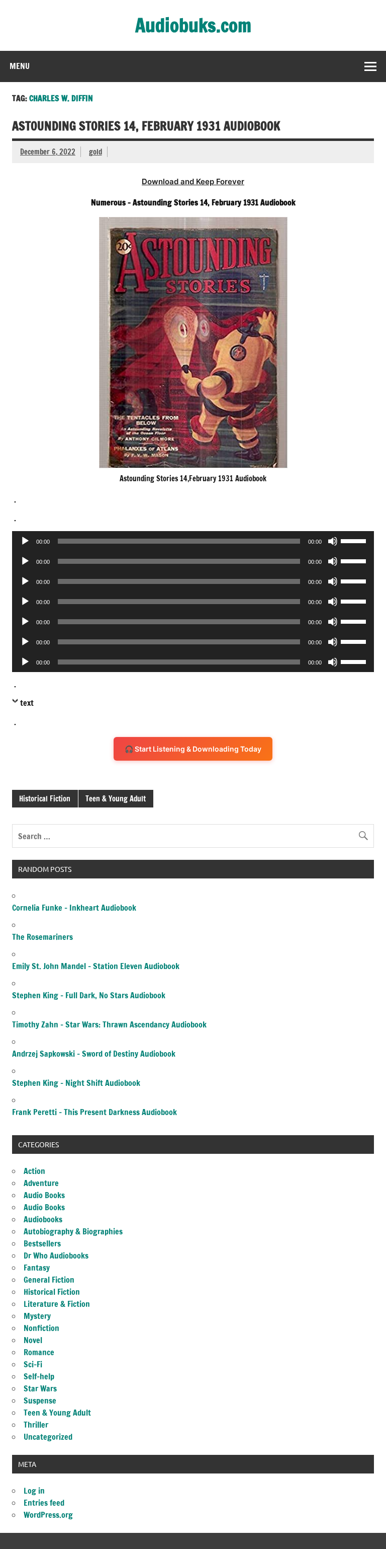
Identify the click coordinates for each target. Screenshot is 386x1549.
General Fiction (49, 1279)
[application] (193, 541)
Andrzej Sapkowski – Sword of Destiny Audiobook (93, 1053)
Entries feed (44, 1502)
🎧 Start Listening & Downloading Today (193, 749)
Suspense (40, 1400)
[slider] (355, 540)
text (27, 702)
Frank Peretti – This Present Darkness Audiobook (94, 1112)
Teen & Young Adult (115, 798)
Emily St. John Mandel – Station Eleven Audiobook (95, 966)
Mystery (37, 1315)
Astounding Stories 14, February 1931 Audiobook (146, 125)
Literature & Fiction (57, 1303)
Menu (20, 65)
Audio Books (44, 1195)
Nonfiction (41, 1328)
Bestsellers (42, 1243)
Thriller (36, 1424)
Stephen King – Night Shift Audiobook (76, 1082)
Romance (39, 1352)
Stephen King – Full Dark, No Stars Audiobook (88, 995)
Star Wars (40, 1388)
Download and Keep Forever (193, 181)
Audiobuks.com (193, 25)
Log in (34, 1490)
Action (34, 1170)
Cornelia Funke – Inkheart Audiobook (74, 907)
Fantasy (37, 1267)
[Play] (25, 541)
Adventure (41, 1183)
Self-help (39, 1376)
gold (95, 151)
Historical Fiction (44, 798)
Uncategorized (48, 1436)
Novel (33, 1340)
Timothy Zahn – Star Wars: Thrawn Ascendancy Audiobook (109, 1024)
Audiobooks (43, 1219)
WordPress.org (48, 1514)
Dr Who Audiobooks (56, 1255)
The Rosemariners (42, 936)
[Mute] (333, 541)
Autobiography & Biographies (73, 1231)
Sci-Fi (33, 1364)
